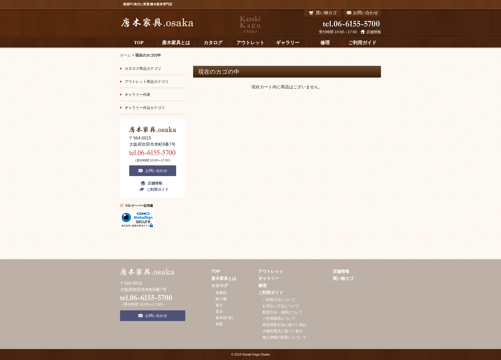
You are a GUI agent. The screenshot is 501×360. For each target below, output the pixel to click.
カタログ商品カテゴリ (143, 68)
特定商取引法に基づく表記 (284, 325)
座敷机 (221, 293)
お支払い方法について (281, 306)
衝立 (219, 305)
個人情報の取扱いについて (284, 337)
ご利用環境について (279, 318)
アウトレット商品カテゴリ (147, 81)
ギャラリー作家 (137, 94)
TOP (215, 271)
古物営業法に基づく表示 (283, 331)
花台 (219, 311)
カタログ (219, 285)
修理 (262, 285)
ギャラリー (268, 278)
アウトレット (270, 271)
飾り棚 (221, 299)
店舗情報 (373, 32)
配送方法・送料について (283, 312)
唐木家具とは (223, 278)
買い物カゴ (343, 278)
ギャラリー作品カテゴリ (145, 108)
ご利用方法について (279, 300)
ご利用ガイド (158, 189)
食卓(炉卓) (224, 318)
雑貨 (219, 324)
